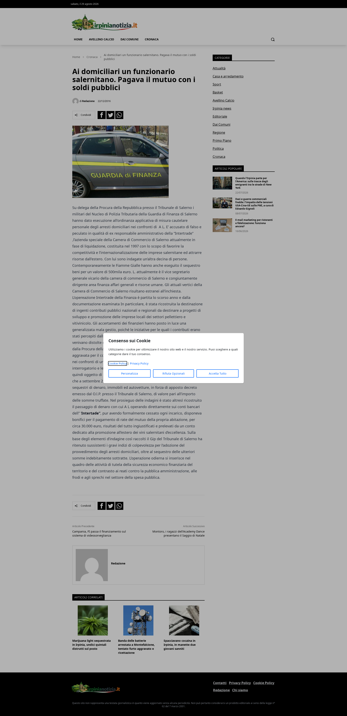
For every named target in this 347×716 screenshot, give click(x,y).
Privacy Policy (139, 363)
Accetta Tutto (217, 373)
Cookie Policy (117, 363)
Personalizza (129, 373)
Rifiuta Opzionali (173, 373)
